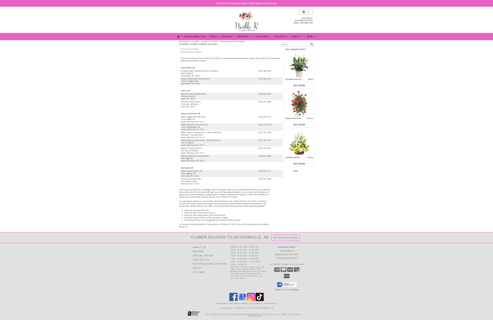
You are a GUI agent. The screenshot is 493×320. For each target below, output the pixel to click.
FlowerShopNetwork (248, 314)
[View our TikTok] (259, 300)
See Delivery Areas (285, 237)
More (310, 36)
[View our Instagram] (251, 300)
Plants (295, 171)
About (296, 36)
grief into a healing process (205, 189)
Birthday (227, 36)
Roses (213, 36)
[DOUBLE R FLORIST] (246, 21)
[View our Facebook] (233, 300)
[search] (312, 44)
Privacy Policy (270, 314)
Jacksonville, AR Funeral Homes (232, 303)
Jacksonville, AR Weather (232, 308)
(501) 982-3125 (306, 23)
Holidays (280, 36)
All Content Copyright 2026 (221, 314)
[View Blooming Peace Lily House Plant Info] (299, 65)
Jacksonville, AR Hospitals (263, 303)
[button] (306, 11)
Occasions (261, 36)
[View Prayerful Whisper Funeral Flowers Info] (299, 143)
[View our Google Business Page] (242, 300)
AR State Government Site (260, 308)
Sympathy (243, 36)
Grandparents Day (195, 36)
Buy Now (299, 85)
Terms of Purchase (291, 314)
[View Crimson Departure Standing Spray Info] (299, 104)
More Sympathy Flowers (295, 49)
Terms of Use (254, 316)
